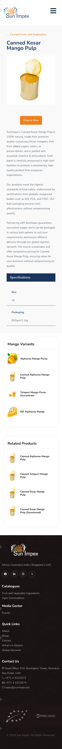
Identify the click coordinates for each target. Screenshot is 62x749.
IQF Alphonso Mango (32, 411)
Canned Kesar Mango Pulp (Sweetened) (32, 511)
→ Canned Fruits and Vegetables (26, 34)
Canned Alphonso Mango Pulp (34, 376)
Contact (6, 640)
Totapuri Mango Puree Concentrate (33, 394)
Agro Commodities (13, 598)
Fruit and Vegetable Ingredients (21, 593)
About (5, 631)
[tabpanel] (31, 80)
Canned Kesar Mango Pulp (32, 493)
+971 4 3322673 (15, 678)
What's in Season (12, 645)
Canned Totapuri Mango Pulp (34, 475)
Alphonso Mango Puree (33, 358)
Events (6, 613)
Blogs (5, 636)
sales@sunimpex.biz (17, 687)
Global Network (11, 650)
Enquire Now (31, 120)
